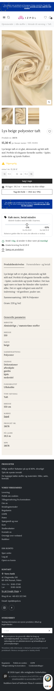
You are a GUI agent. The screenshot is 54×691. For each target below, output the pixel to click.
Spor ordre (6, 553)
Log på (5, 556)
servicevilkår (31, 679)
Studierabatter (8, 528)
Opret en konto (9, 560)
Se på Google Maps (10, 591)
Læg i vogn (27, 181)
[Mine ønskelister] (45, 17)
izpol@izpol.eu (14, 601)
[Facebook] (11, 607)
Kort (4, 525)
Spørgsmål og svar (10, 521)
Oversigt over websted (12, 535)
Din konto (7, 548)
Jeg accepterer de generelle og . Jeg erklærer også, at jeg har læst (25, 640)
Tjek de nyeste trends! (12, 472)
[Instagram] (4, 607)
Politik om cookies (10, 496)
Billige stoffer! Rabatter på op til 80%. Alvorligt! (23, 469)
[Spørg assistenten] (5, 676)
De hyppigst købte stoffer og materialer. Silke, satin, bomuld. (25, 477)
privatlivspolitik (18, 679)
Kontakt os (6, 532)
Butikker (5, 539)
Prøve (4, 517)
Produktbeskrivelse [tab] (14, 264)
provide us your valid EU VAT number (37, 7)
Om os (4, 503)
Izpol (6, 416)
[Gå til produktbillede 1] (7, 116)
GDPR (4, 514)
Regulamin (6, 510)
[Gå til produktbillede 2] (20, 116)
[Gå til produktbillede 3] (33, 116)
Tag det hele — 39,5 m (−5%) (27, 192)
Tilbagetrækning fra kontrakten (16, 499)
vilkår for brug (31, 636)
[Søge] (8, 17)
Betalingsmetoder (10, 507)
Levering (6, 492)
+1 (31, 174)
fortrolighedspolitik (11, 639)
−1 (4, 174)
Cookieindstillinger (36, 666)
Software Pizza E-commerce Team (35, 683)
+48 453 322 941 (19, 596)
